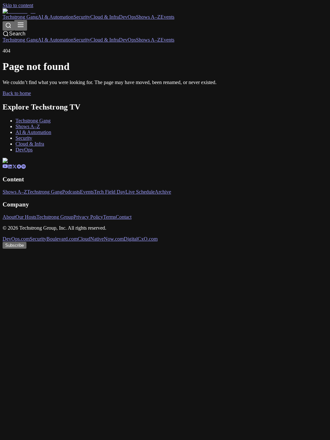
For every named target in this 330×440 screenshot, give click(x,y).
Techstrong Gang (20, 17)
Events (167, 17)
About (9, 217)
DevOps (127, 17)
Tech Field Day (109, 192)
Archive (163, 192)
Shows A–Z (148, 17)
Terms (109, 217)
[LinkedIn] (10, 167)
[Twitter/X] (14, 167)
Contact (123, 217)
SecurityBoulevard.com (54, 239)
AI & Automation (55, 17)
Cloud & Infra (104, 17)
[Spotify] (23, 167)
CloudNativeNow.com (101, 239)
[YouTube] (5, 167)
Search (17, 33)
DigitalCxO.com (141, 239)
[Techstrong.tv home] (19, 11)
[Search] (8, 26)
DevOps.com (16, 239)
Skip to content (18, 5)
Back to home (17, 93)
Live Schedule (140, 192)
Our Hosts (25, 217)
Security (81, 17)
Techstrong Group (54, 217)
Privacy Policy (88, 217)
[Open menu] (20, 25)
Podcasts (71, 192)
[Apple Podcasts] (19, 167)
